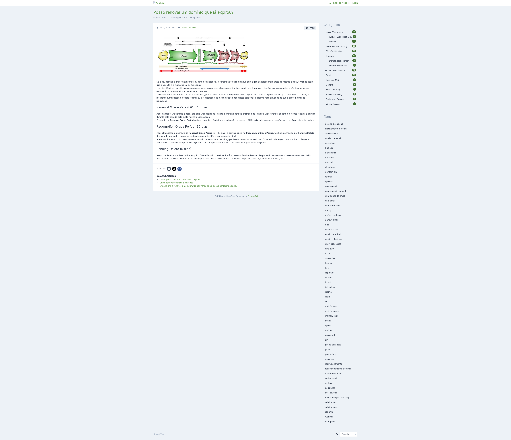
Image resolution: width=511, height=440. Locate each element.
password (330, 335)
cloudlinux (330, 167)
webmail (329, 416)
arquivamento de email (336, 128)
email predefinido (333, 234)
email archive (331, 229)
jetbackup (330, 287)
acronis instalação (334, 124)
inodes (328, 277)
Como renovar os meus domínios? (176, 182)
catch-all (329, 157)
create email (331, 186)
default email (331, 220)
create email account (335, 191)
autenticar (330, 143)
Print (311, 27)
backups (329, 148)
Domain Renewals (189, 28)
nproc (328, 325)
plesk (327, 349)
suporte (329, 412)
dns (327, 224)
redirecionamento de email (338, 368)
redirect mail (331, 378)
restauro (329, 383)
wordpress (330, 421)
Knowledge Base (177, 17)
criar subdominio (333, 205)
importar (329, 272)
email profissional (333, 239)
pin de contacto (333, 344)
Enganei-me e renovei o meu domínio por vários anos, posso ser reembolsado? (198, 186)
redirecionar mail (333, 373)
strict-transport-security (337, 397)
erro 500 (329, 248)
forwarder (330, 258)
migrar (328, 320)
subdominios (331, 407)
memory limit (331, 316)
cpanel (328, 176)
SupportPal (253, 196)
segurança (330, 388)
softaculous (331, 392)
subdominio (330, 402)
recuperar (329, 359)
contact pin (331, 172)
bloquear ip (330, 152)
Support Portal (159, 17)
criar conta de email (335, 196)
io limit (328, 282)
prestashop (330, 354)
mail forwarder (332, 311)
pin (326, 340)
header (328, 263)
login (327, 296)
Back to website (341, 2)
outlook (329, 330)
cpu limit (329, 181)
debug (328, 210)
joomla (328, 292)
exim (327, 253)
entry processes (333, 244)
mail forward (331, 306)
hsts (327, 268)
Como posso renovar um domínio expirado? (181, 179)
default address (333, 215)
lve (326, 301)
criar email (330, 200)
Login (355, 2)
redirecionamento (333, 364)
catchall (329, 162)
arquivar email (331, 133)
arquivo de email (333, 138)
